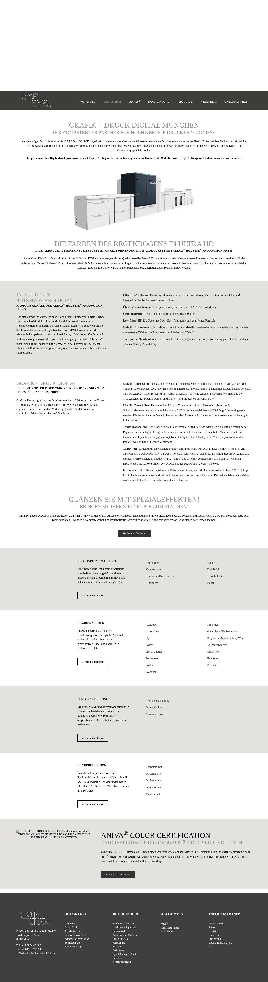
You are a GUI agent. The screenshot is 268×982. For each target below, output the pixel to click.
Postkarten (152, 658)
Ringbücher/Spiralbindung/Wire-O (227, 638)
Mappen (211, 562)
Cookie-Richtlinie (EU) (221, 942)
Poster (149, 644)
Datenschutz (215, 939)
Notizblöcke (214, 569)
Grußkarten (213, 651)
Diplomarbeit (153, 780)
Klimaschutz (167, 931)
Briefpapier (152, 562)
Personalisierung (73, 946)
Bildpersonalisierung (157, 700)
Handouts (212, 658)
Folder (149, 665)
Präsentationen (154, 651)
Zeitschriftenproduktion (77, 939)
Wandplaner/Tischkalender (222, 631)
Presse (212, 927)
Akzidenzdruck (72, 931)
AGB (211, 946)
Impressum (214, 935)
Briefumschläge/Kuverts (160, 576)
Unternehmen (216, 923)
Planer (210, 582)
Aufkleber (151, 624)
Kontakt (213, 931)
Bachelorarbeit (154, 766)
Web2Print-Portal (170, 927)
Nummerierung (154, 714)
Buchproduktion (73, 942)
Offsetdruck (71, 923)
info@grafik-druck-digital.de (40, 953)
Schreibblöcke (215, 576)
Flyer (149, 638)
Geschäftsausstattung (75, 935)
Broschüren (152, 631)
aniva (164, 924)
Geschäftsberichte (217, 644)
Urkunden (213, 624)
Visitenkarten (153, 569)
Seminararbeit (154, 787)
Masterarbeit (153, 794)
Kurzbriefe (152, 582)
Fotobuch (151, 671)
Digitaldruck (71, 927)
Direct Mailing (154, 707)
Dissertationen (154, 773)
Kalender (212, 665)
